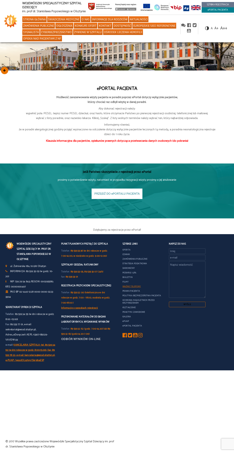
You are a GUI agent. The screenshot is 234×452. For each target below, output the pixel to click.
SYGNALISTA (31, 32)
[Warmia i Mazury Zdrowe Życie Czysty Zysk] (120, 9)
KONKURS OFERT (85, 26)
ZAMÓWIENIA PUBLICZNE (38, 26)
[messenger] (183, 25)
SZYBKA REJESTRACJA (218, 5)
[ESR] (161, 7)
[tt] (130, 336)
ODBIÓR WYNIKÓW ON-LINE (81, 339)
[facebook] (189, 25)
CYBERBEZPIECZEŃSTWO (56, 32)
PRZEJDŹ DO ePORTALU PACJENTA (117, 193)
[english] (195, 8)
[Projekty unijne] (147, 7)
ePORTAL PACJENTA (217, 10)
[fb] (124, 336)
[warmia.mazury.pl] (100, 7)
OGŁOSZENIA (64, 26)
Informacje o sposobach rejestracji (79, 308)
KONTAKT (105, 26)
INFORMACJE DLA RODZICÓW (109, 19)
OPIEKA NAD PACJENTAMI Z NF (42, 38)
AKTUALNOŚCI (139, 19)
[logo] (10, 21)
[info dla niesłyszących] (186, 8)
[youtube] (131, 9)
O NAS (86, 19)
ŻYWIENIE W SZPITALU (88, 32)
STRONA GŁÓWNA (34, 19)
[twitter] (195, 25)
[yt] (135, 336)
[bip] (176, 8)
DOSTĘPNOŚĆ (122, 26)
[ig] (140, 336)
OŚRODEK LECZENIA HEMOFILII (123, 32)
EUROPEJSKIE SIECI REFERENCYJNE (154, 26)
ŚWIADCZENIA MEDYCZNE (63, 19)
